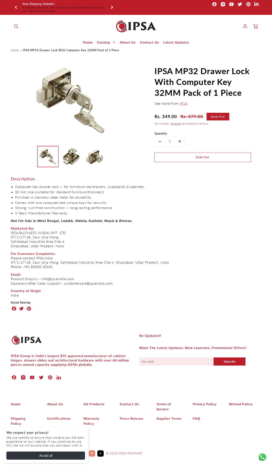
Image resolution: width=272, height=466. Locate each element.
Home (88, 37)
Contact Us (149, 37)
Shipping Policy (18, 415)
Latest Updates (176, 37)
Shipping (176, 118)
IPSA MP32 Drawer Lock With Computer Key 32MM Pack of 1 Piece (71, 45)
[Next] (111, 5)
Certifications (59, 413)
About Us (128, 37)
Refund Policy (240, 399)
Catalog (103, 37)
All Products (94, 399)
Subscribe (229, 356)
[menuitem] (88, 37)
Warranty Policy (91, 415)
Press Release (131, 413)
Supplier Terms (169, 413)
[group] (63, 5)
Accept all (45, 455)
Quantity (160, 128)
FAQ (196, 413)
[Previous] (16, 5)
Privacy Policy (205, 399)
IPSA (183, 98)
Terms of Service (163, 401)
